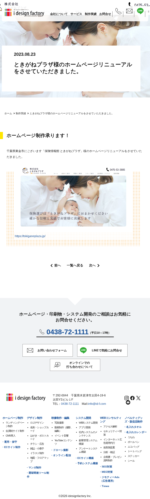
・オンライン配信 (60, 455)
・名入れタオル (133, 426)
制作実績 (21, 113)
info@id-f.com (97, 403)
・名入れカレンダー (135, 432)
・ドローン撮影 (59, 450)
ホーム (8, 113)
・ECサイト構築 (84, 458)
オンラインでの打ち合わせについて (79, 364)
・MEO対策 (106, 471)
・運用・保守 (9, 441)
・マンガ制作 (33, 467)
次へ (92, 265)
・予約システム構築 (86, 463)
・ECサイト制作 (11, 447)
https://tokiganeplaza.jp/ (30, 236)
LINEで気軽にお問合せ (107, 350)
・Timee (104, 486)
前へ (57, 265)
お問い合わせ (52, 350)
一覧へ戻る (75, 265)
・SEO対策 (105, 466)
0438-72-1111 (70, 403)
